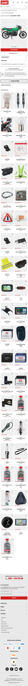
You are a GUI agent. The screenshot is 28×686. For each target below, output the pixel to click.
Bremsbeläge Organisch (20, 159)
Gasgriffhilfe (7, 159)
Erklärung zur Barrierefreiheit (7, 628)
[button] (26, 7)
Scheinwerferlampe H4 (21, 438)
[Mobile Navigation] (2, 7)
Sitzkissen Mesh (7, 321)
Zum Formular (11, 75)
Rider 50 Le (7, 298)
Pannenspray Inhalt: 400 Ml (7, 509)
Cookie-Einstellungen (5, 632)
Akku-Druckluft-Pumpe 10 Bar (7, 391)
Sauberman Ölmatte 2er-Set (21, 206)
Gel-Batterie (7, 344)
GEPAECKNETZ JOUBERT (7, 135)
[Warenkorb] (26, 2)
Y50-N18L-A (7, 368)
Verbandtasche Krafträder (21, 229)
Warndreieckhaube (7, 229)
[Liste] (26, 90)
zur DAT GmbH (20, 69)
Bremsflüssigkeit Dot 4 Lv (7, 485)
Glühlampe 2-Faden (7, 111)
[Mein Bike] (18, 2)
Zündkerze (7, 462)
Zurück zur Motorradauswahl (8, 12)
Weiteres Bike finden (13, 53)
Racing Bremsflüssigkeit (20, 414)
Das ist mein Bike (14, 49)
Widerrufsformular (4, 626)
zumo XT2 (21, 533)
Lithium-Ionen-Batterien (20, 391)
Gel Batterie (21, 368)
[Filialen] (13, 2)
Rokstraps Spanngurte (21, 462)
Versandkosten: (7, 680)
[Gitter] (24, 90)
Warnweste (7, 274)
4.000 (21, 298)
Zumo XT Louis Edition (21, 321)
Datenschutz (3, 621)
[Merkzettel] (22, 2)
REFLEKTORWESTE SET (20, 182)
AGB (2, 619)
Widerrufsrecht (4, 623)
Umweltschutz (4, 630)
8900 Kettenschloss (7, 206)
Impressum (3, 617)
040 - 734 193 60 (15, 578)
